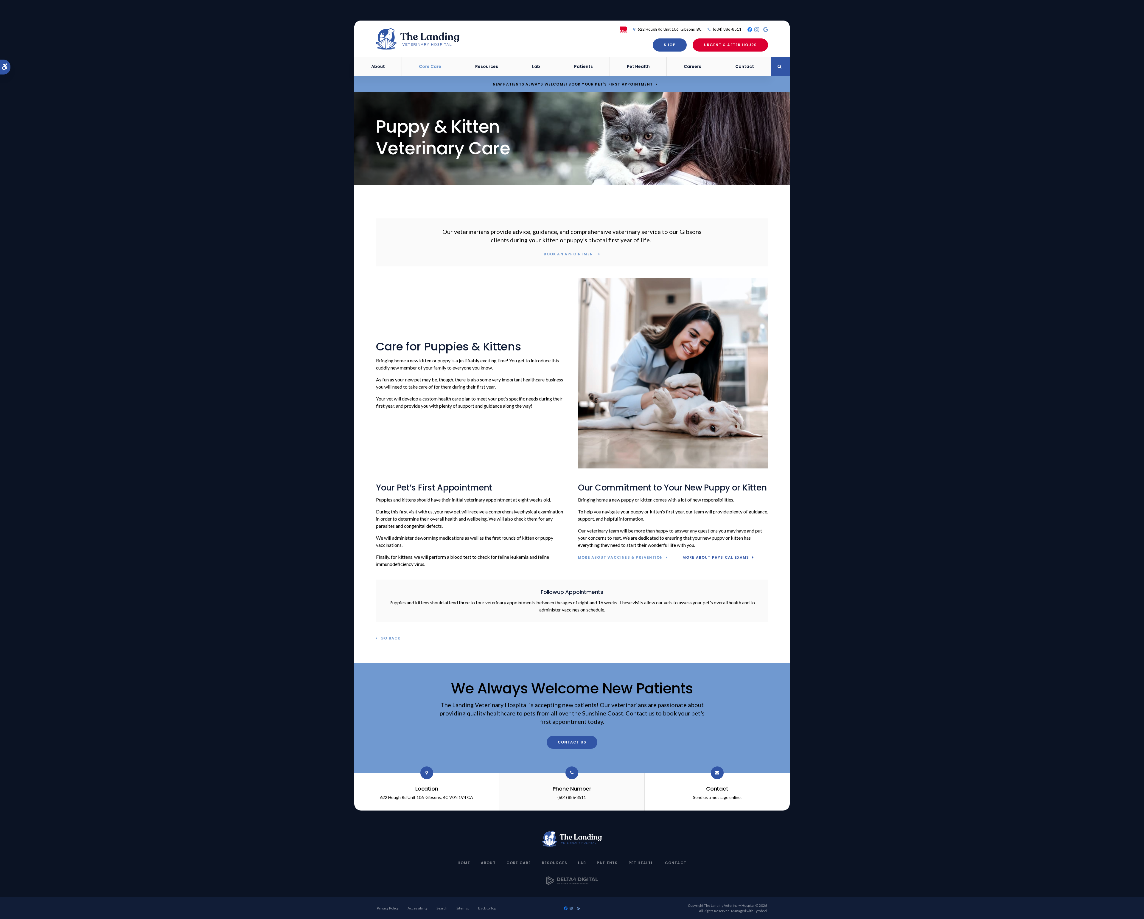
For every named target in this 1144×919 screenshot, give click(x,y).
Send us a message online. (717, 797)
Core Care (518, 862)
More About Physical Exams (716, 557)
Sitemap (462, 908)
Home (464, 862)
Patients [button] (583, 66)
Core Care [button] (430, 66)
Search (441, 908)
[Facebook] (750, 29)
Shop (670, 44)
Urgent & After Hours (730, 44)
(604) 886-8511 (727, 29)
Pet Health (638, 66)
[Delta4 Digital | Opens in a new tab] (572, 883)
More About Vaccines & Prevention (620, 557)
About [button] (378, 66)
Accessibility (418, 908)
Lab (536, 66)
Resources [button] (486, 66)
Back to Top (487, 908)
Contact (744, 66)
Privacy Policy (388, 908)
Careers (692, 66)
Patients (607, 862)
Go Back (390, 638)
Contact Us (572, 742)
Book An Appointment (570, 254)
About (488, 862)
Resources (555, 862)
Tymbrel (760, 911)
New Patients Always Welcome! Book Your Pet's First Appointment (573, 84)
